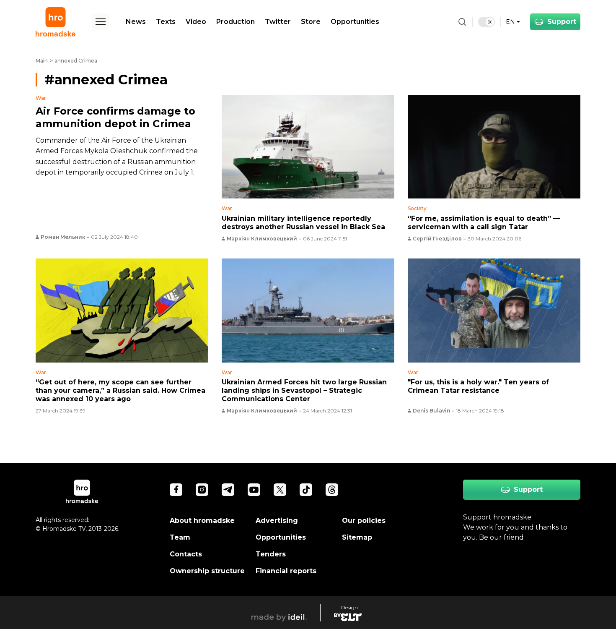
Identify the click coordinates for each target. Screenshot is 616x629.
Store (311, 22)
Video (196, 22)
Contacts (186, 554)
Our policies (364, 521)
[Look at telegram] (228, 489)
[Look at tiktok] (306, 489)
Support (561, 22)
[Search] (462, 21)
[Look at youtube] (254, 489)
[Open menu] (100, 21)
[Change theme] (486, 22)
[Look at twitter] (280, 489)
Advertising (277, 521)
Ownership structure (207, 571)
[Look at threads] (332, 489)
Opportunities (355, 22)
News (136, 22)
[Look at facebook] (176, 489)
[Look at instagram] (202, 489)
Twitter (278, 22)
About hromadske (202, 521)
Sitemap (357, 537)
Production (235, 22)
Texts (166, 22)
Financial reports (286, 571)
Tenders (271, 554)
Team (180, 537)
